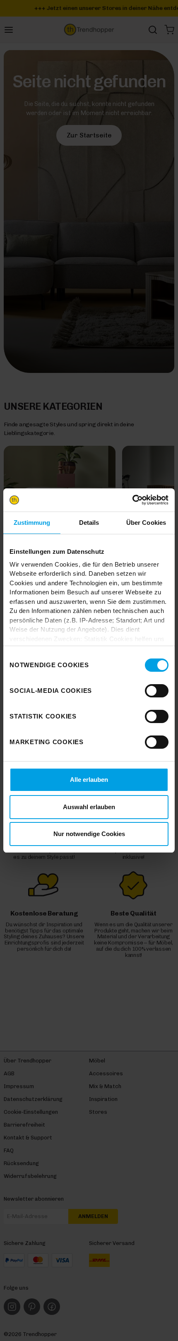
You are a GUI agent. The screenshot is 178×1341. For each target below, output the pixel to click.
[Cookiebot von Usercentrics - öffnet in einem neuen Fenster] (132, 500)
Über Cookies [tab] (146, 522)
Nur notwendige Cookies (89, 833)
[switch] (156, 690)
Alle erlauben (89, 779)
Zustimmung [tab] (32, 522)
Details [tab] (89, 522)
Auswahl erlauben (89, 806)
